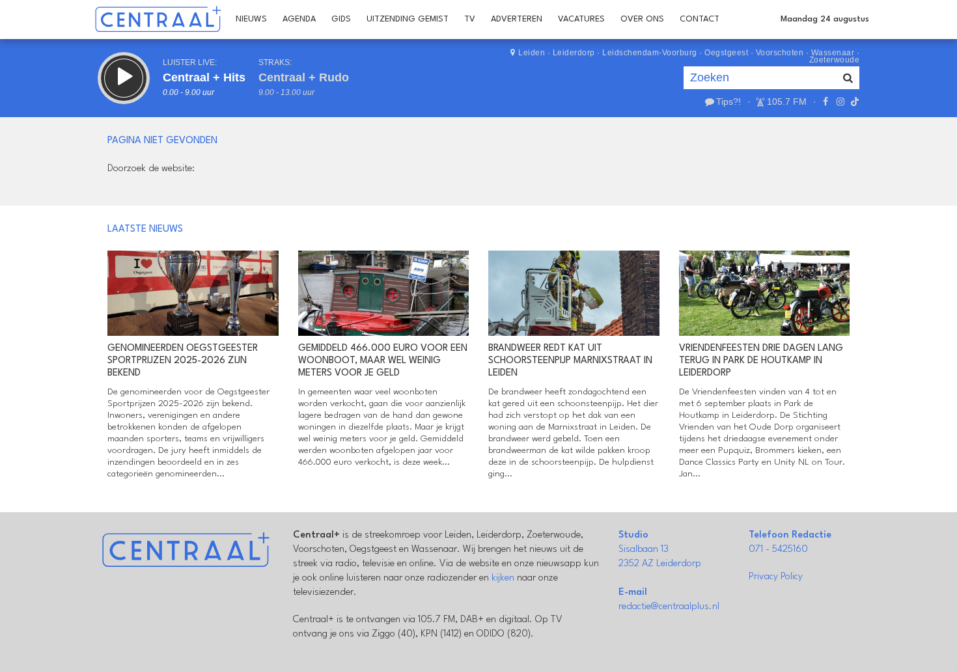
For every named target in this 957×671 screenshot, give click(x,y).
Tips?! (728, 101)
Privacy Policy (776, 577)
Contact (699, 19)
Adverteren (516, 19)
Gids (341, 19)
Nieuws (251, 19)
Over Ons (642, 19)
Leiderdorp (574, 52)
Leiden (531, 52)
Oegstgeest (726, 52)
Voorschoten (780, 52)
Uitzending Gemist (408, 19)
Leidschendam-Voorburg (649, 52)
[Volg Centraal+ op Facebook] (825, 101)
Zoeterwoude (834, 59)
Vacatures (581, 19)
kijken (503, 578)
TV (469, 19)
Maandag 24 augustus (825, 19)
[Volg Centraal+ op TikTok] (853, 101)
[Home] (158, 19)
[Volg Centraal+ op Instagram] (840, 101)
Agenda (299, 19)
